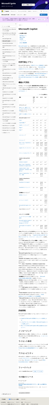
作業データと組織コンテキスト (25, 114)
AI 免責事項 (3, 402)
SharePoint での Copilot (24, 182)
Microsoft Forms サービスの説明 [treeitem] (9, 73)
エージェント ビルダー (23, 200)
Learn (20, 25)
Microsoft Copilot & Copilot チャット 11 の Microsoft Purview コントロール (25, 222)
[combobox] (9, 26)
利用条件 (23, 404)
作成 (20, 130)
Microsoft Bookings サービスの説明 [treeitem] (9, 52)
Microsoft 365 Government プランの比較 (28, 77)
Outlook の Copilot (23, 162)
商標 (27, 404)
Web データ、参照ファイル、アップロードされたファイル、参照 (25, 109)
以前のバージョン (10, 402)
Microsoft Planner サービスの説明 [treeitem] (9, 95)
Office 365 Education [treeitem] (7, 75)
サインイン (45, 11)
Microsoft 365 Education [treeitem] (8, 43)
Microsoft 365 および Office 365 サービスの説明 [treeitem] (9, 30)
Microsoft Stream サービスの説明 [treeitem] (9, 113)
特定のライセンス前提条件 (37, 65)
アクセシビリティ (26, 358)
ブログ (17, 402)
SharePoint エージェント (24, 187)
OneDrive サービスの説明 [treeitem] (8, 91)
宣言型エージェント (23, 195)
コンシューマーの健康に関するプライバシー (10, 404)
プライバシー (27, 402)
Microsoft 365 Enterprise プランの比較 (35, 75)
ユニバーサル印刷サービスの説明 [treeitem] (9, 123)
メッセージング (23, 40)
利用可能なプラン (23, 35)
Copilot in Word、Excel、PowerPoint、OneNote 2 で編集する (25, 169)
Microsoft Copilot (23, 46)
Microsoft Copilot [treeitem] (6, 41)
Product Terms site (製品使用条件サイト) (28, 348)
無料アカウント (44, 14)
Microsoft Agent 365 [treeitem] (7, 38)
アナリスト (21, 140)
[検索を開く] (41, 11)
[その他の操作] (47, 25)
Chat (20, 120)
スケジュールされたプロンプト (25, 153)
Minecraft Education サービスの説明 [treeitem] (9, 46)
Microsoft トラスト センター (31, 360)
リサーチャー (21, 135)
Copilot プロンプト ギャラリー (25, 147)
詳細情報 (21, 39)
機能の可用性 (22, 37)
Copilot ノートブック (23, 125)
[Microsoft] (2, 11)
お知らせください (41, 19)
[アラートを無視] (46, 3)
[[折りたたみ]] (16, 24)
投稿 (22, 402)
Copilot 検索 (21, 122)
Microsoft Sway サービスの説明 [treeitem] (9, 117)
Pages (20, 127)
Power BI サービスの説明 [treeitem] (8, 98)
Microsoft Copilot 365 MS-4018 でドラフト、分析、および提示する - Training (33, 385)
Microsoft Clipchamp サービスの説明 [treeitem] (9, 56)
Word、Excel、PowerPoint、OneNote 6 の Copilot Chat (25, 165)
